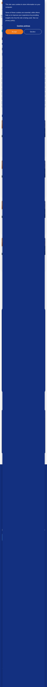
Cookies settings (23, 26)
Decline (32, 32)
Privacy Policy (20, 20)
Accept (14, 32)
